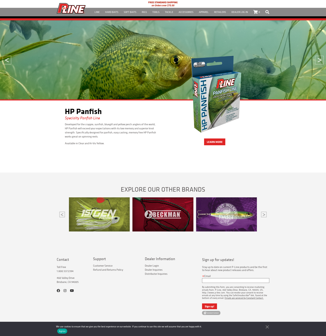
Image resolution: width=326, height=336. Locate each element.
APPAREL (204, 12)
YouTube (72, 290)
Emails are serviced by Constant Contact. (244, 298)
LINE (97, 12)
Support (99, 259)
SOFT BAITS (130, 12)
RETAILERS (220, 12)
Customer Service (103, 265)
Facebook (58, 290)
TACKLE (169, 12)
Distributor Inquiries (156, 273)
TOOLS (155, 12)
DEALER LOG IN (239, 12)
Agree (62, 331)
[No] (267, 327)
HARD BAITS (111, 12)
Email (207, 275)
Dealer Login (152, 265)
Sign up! (209, 306)
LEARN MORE (215, 135)
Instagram (65, 290)
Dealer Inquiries (153, 269)
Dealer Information (160, 259)
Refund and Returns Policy (108, 269)
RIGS (144, 12)
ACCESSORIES (186, 12)
